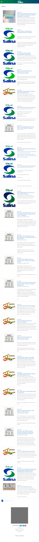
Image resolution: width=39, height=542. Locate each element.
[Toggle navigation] (1, 2)
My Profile (19, 531)
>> (11, 500)
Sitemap (19, 527)
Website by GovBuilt (19, 530)
